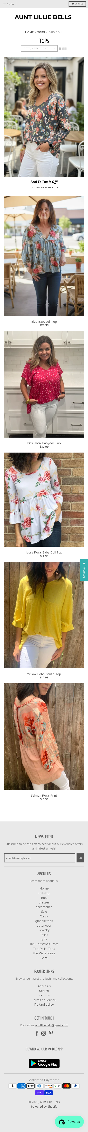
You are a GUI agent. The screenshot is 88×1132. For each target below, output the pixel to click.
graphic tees (44, 921)
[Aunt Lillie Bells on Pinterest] (51, 1033)
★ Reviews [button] (84, 570)
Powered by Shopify (44, 1106)
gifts (44, 939)
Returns (44, 995)
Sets (44, 958)
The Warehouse (44, 953)
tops (44, 898)
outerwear (44, 925)
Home (29, 32)
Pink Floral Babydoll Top (44, 443)
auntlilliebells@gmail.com (51, 1025)
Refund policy (44, 1004)
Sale (44, 912)
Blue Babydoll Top (44, 322)
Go (80, 857)
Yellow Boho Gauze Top (44, 674)
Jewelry (44, 930)
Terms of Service (44, 1000)
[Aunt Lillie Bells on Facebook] (36, 1033)
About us (44, 986)
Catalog (44, 893)
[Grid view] (60, 48)
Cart (79, 4)
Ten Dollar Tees (44, 949)
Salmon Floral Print (44, 795)
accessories (44, 907)
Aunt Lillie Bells (43, 17)
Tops (41, 32)
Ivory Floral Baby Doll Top (44, 552)
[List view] (65, 48)
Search (44, 991)
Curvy (44, 916)
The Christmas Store (44, 944)
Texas (44, 935)
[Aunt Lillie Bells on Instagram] (43, 1033)
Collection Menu (43, 187)
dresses (44, 902)
